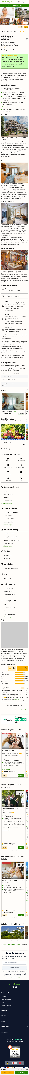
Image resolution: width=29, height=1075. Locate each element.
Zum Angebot (20, 775)
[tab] (8, 940)
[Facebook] (16, 987)
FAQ (3, 1002)
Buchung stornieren (6, 999)
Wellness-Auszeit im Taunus (9, 880)
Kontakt (4, 996)
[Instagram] (13, 987)
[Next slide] (27, 390)
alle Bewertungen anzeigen (14, 705)
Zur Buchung (21, 413)
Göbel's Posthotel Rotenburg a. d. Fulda (10, 753)
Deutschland (11, 944)
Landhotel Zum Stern (6, 812)
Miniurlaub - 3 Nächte (8, 750)
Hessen (19, 944)
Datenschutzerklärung (15, 977)
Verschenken (7, 1072)
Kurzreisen (4, 944)
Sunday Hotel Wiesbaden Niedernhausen (11, 882)
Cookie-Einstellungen (7, 1005)
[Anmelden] (23, 2)
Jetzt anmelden (14, 968)
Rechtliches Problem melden (20, 710)
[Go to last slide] (24, 924)
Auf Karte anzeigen (6, 52)
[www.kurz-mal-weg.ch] (6, 2)
